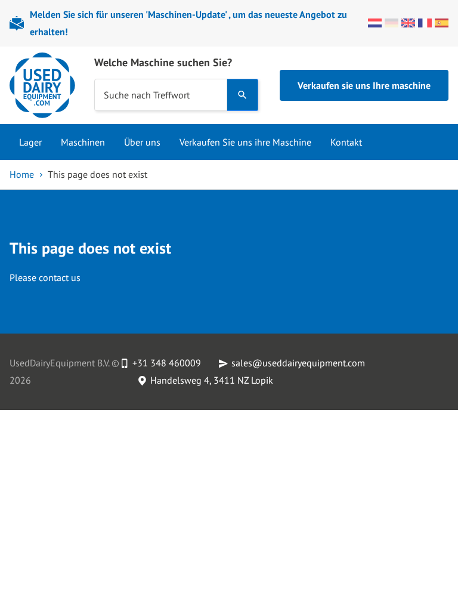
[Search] (242, 95)
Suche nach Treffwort (147, 95)
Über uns (142, 142)
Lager (30, 142)
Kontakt (346, 142)
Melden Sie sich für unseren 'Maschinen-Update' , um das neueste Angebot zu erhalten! (188, 23)
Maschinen (83, 142)
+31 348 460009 (166, 363)
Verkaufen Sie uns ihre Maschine (245, 142)
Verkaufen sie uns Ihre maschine (364, 85)
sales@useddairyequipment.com (298, 363)
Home (22, 174)
